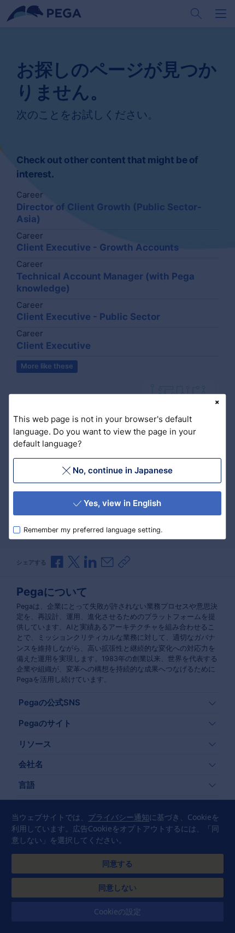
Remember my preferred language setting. (93, 529)
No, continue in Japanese (123, 470)
